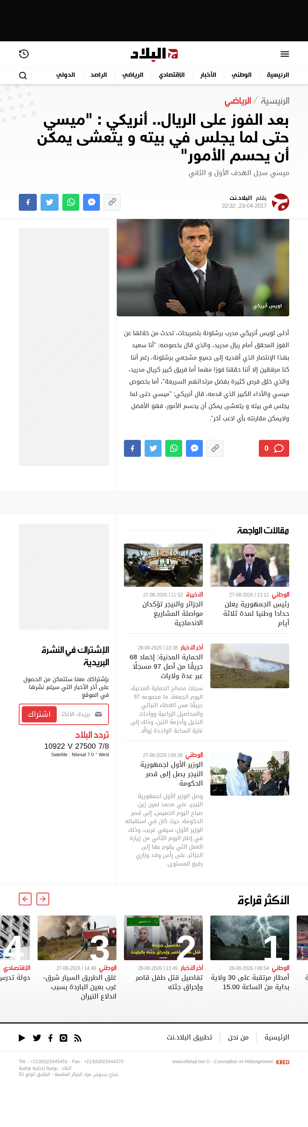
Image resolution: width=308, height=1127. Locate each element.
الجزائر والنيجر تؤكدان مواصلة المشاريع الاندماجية (172, 613)
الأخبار (208, 75)
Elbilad (154, 55)
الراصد (99, 75)
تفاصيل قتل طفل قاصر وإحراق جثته (169, 982)
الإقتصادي (172, 75)
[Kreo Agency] (281, 1062)
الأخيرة (194, 594)
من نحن (238, 1037)
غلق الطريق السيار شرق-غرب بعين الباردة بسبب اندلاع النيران (79, 986)
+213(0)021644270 (104, 1062)
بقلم (244, 202)
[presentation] (42, 899)
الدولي (65, 75)
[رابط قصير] (112, 202)
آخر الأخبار (192, 647)
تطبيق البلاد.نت (189, 1037)
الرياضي (132, 75)
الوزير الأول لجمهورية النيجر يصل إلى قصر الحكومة (171, 773)
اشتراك (39, 714)
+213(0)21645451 (49, 1062)
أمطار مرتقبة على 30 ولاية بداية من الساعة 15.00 (250, 982)
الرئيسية (278, 75)
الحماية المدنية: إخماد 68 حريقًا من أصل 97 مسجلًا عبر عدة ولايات (166, 666)
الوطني (242, 75)
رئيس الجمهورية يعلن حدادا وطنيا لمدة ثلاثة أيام (256, 613)
